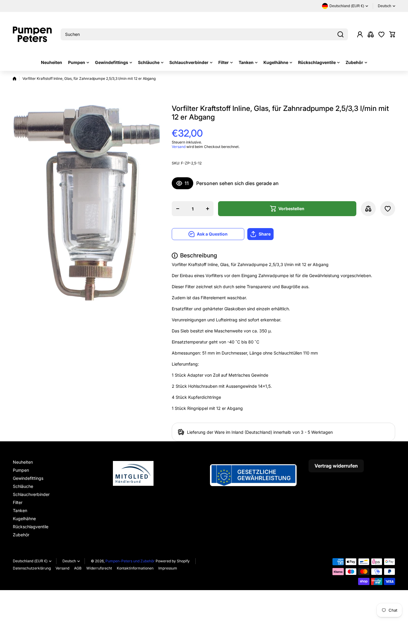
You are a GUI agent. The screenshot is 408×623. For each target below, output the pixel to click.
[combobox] (204, 34)
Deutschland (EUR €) (30, 561)
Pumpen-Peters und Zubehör (130, 561)
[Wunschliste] (381, 34)
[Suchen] (340, 34)
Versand (178, 146)
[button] (392, 34)
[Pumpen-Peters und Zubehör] (32, 34)
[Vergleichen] (371, 34)
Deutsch (384, 6)
